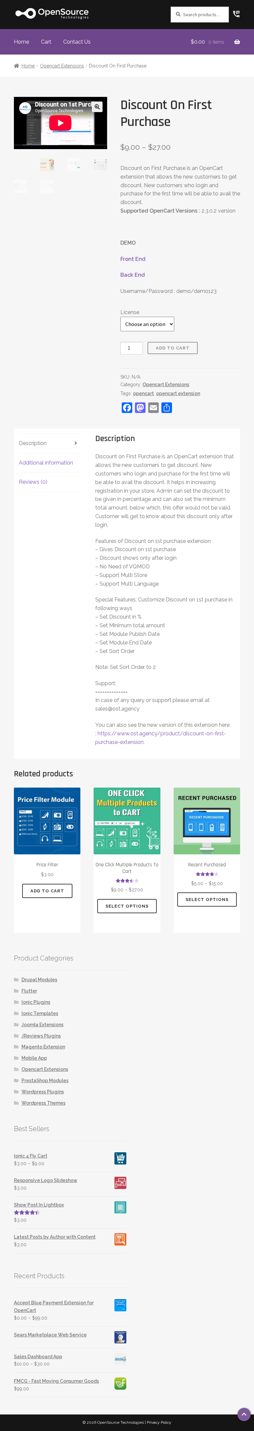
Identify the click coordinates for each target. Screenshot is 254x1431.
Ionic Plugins (35, 1002)
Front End (133, 259)
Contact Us (77, 42)
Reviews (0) (33, 482)
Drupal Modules (39, 979)
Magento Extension (43, 1046)
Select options (127, 906)
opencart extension (178, 393)
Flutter (29, 991)
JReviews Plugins (41, 1036)
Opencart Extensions (62, 65)
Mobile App (34, 1058)
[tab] (50, 443)
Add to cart (173, 348)
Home (21, 42)
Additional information (46, 463)
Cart (46, 42)
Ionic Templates (39, 1013)
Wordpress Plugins (42, 1091)
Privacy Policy (159, 1422)
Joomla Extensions (42, 1024)
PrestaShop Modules (44, 1080)
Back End (132, 275)
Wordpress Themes (43, 1103)
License (129, 312)
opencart (143, 393)
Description (33, 443)
